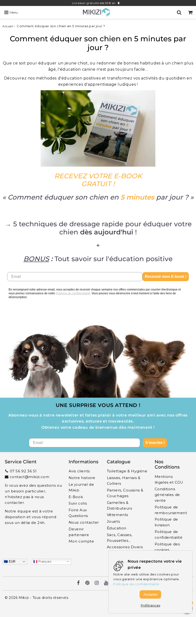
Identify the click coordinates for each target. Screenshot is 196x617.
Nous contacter (84, 522)
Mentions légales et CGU (169, 479)
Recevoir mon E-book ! (165, 276)
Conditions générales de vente (167, 495)
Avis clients (79, 471)
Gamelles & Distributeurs (119, 505)
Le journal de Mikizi (81, 487)
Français (44, 561)
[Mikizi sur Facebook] (78, 583)
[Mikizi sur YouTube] (106, 583)
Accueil (7, 26)
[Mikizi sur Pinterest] (87, 583)
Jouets (113, 521)
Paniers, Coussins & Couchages (125, 493)
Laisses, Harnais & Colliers (124, 480)
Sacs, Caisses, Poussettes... (119, 538)
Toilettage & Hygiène (127, 471)
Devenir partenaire (79, 532)
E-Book (76, 497)
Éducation (116, 528)
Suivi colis (78, 503)
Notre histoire (82, 477)
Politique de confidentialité (73, 293)
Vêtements (117, 514)
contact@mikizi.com (29, 477)
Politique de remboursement (171, 510)
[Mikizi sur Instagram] (96, 583)
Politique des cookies (167, 547)
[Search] (179, 12)
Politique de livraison (166, 522)
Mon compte (81, 541)
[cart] (190, 12)
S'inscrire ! (155, 443)
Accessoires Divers (125, 547)
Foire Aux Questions (78, 513)
